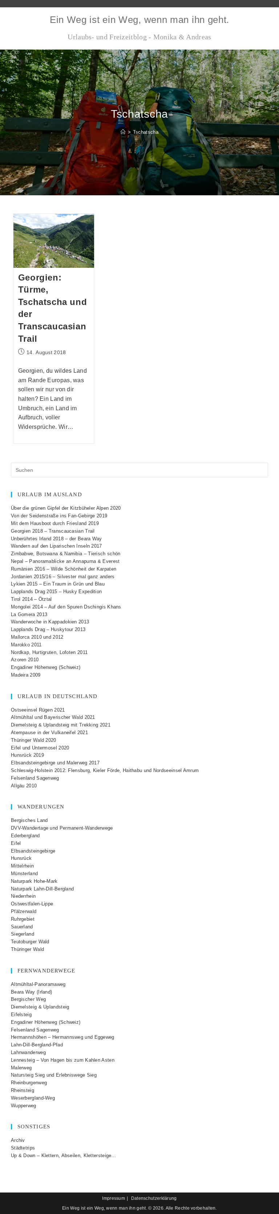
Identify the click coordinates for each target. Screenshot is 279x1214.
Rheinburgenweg (29, 1082)
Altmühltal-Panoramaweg (38, 984)
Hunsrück (21, 858)
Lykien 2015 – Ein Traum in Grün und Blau (58, 584)
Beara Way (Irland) (31, 992)
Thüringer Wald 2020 (33, 740)
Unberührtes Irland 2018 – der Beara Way (56, 538)
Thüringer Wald (27, 949)
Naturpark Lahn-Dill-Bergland (42, 889)
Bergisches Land (29, 820)
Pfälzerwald (23, 911)
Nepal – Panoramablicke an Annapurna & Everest (65, 561)
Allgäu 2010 (24, 785)
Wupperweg (23, 1105)
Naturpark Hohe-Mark (34, 881)
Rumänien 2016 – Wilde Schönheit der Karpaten (63, 569)
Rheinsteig (22, 1090)
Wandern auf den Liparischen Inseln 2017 (56, 546)
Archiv (18, 1140)
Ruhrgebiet (23, 919)
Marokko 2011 (26, 644)
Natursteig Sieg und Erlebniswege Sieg (54, 1075)
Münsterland (24, 873)
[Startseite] (123, 132)
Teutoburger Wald (30, 941)
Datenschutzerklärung (154, 1198)
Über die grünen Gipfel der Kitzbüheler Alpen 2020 (66, 508)
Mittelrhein (22, 866)
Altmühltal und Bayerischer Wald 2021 (53, 717)
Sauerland (22, 926)
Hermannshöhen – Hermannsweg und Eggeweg (62, 1037)
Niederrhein (23, 896)
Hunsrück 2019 (27, 755)
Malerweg (21, 1067)
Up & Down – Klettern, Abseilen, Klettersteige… (63, 1155)
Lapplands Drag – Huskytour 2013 (48, 629)
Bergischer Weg (28, 999)
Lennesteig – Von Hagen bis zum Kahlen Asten (62, 1060)
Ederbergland (25, 835)
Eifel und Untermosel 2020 (40, 748)
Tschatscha (145, 132)
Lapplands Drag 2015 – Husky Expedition (56, 591)
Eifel (16, 843)
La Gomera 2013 (29, 614)
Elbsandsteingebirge (33, 851)
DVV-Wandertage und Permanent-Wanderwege (62, 828)
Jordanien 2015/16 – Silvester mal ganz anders (63, 576)
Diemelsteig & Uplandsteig (40, 1007)
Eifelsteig (21, 1014)
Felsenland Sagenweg (35, 778)
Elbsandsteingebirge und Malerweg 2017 (55, 762)
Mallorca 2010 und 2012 (37, 637)
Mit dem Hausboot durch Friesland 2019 (55, 523)
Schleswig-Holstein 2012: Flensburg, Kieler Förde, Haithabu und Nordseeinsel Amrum (105, 770)
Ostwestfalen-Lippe (32, 903)
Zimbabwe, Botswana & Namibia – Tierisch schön (66, 553)
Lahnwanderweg (28, 1052)
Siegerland (22, 934)
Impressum (113, 1198)
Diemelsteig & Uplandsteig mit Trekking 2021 (60, 725)
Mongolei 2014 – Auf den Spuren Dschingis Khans (66, 607)
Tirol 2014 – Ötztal (31, 599)
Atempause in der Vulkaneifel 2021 (49, 732)
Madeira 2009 (26, 675)
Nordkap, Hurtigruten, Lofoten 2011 (49, 652)
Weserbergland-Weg (33, 1098)
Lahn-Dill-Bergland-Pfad (37, 1044)
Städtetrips (23, 1148)
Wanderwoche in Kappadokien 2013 (50, 621)
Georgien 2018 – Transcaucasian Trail (53, 531)
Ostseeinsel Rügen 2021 (38, 710)
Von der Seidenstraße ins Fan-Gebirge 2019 (59, 515)
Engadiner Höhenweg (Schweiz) (45, 667)
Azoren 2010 (25, 659)
